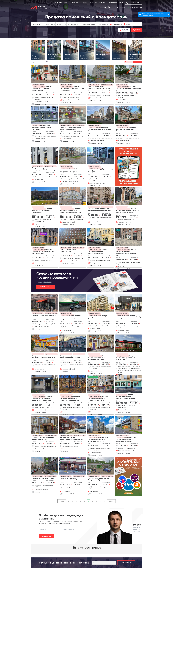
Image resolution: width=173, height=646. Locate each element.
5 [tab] (46, 81)
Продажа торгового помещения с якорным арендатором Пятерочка (127, 210)
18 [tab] (140, 201)
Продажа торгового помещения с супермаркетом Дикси (98, 357)
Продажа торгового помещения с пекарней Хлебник (100, 129)
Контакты (102, 2)
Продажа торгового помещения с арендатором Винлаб (97, 251)
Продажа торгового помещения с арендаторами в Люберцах (70, 398)
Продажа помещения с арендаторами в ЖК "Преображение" (72, 88)
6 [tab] (100, 81)
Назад (62, 501)
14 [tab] (135, 244)
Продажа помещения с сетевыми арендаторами (42, 88)
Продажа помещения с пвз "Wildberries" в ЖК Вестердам (100, 170)
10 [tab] (106, 81)
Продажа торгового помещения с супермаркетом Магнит (98, 439)
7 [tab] (130, 81)
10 (100, 501)
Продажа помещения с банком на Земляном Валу (100, 317)
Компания (93, 2)
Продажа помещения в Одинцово (43, 478)
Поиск (137, 30)
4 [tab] (45, 81)
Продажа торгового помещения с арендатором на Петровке (125, 396)
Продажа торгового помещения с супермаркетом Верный (70, 170)
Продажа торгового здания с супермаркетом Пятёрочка (70, 317)
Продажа (75, 2)
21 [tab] (128, 203)
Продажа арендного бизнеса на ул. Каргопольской (126, 129)
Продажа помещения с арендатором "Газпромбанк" (42, 210)
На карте (125, 30)
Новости (84, 2)
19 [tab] (125, 203)
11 (104, 501)
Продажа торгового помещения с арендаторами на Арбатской (70, 210)
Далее (111, 501)
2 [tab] (42, 81)
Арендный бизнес (57, 2)
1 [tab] (93, 81)
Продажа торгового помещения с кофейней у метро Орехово (128, 317)
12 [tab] (80, 244)
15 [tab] (136, 201)
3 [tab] (45, 162)
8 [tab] (103, 81)
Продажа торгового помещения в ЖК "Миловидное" (41, 127)
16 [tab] (137, 201)
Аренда (66, 2)
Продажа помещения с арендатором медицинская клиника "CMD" (42, 398)
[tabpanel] (44, 74)
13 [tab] (133, 201)
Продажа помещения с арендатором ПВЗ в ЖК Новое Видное (43, 251)
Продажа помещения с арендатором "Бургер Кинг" (125, 357)
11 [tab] (107, 81)
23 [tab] (131, 203)
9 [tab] (133, 81)
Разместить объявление (116, 2)
